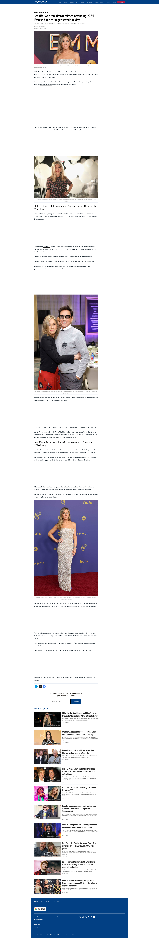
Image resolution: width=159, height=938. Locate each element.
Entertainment (74, 2)
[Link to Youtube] (88, 917)
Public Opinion (99, 2)
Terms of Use (37, 927)
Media (114, 2)
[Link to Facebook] (80, 917)
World (82, 2)
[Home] (40, 2)
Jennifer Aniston (68, 72)
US (60, 2)
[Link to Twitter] (86, 917)
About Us (36, 916)
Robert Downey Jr (46, 84)
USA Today (46, 246)
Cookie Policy (37, 924)
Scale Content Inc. (52, 901)
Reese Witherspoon (89, 457)
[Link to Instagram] (83, 917)
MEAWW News (37, 901)
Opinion (108, 2)
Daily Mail (46, 457)
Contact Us (59, 916)
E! (70, 606)
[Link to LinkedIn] (94, 917)
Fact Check (89, 2)
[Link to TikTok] (91, 917)
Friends (37, 216)
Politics (65, 2)
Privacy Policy (37, 922)
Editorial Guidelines (38, 919)
